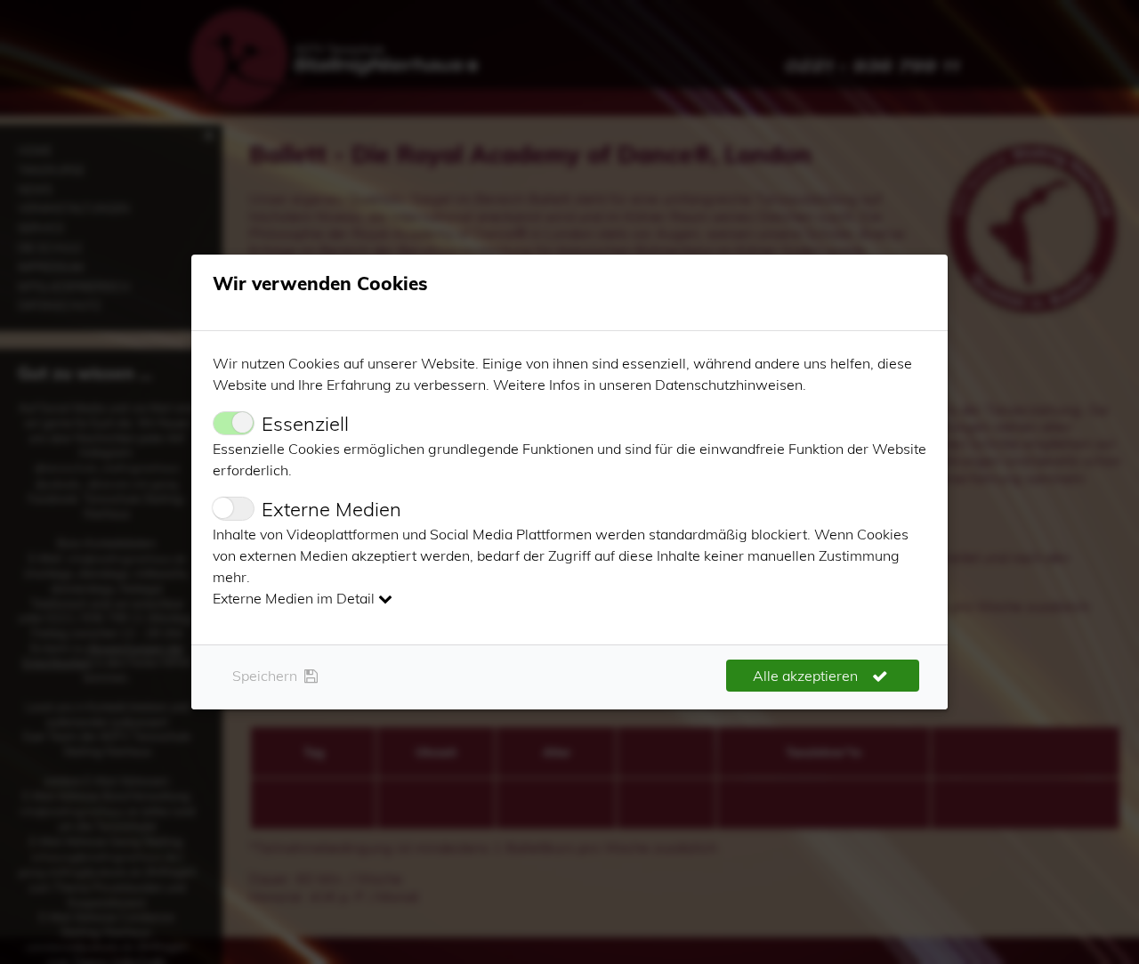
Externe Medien (331, 509)
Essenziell (305, 423)
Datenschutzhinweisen (729, 384)
